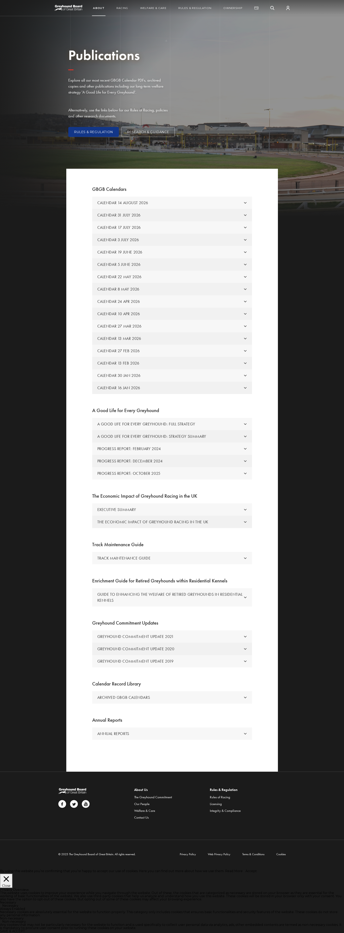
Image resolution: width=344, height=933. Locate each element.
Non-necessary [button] (12, 918)
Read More (234, 871)
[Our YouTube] (86, 804)
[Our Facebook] (62, 804)
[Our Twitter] (74, 804)
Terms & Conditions (253, 854)
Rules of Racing (220, 797)
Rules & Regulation (194, 8)
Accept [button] (251, 871)
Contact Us (141, 817)
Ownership (232, 8)
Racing (122, 8)
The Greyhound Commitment (153, 797)
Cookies (281, 854)
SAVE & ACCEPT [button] (12, 931)
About (99, 8)
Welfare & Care (153, 8)
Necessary (10, 906)
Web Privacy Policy (219, 854)
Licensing (216, 804)
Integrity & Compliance (225, 810)
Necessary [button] (8, 902)
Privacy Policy (188, 854)
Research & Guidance (148, 132)
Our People (142, 804)
